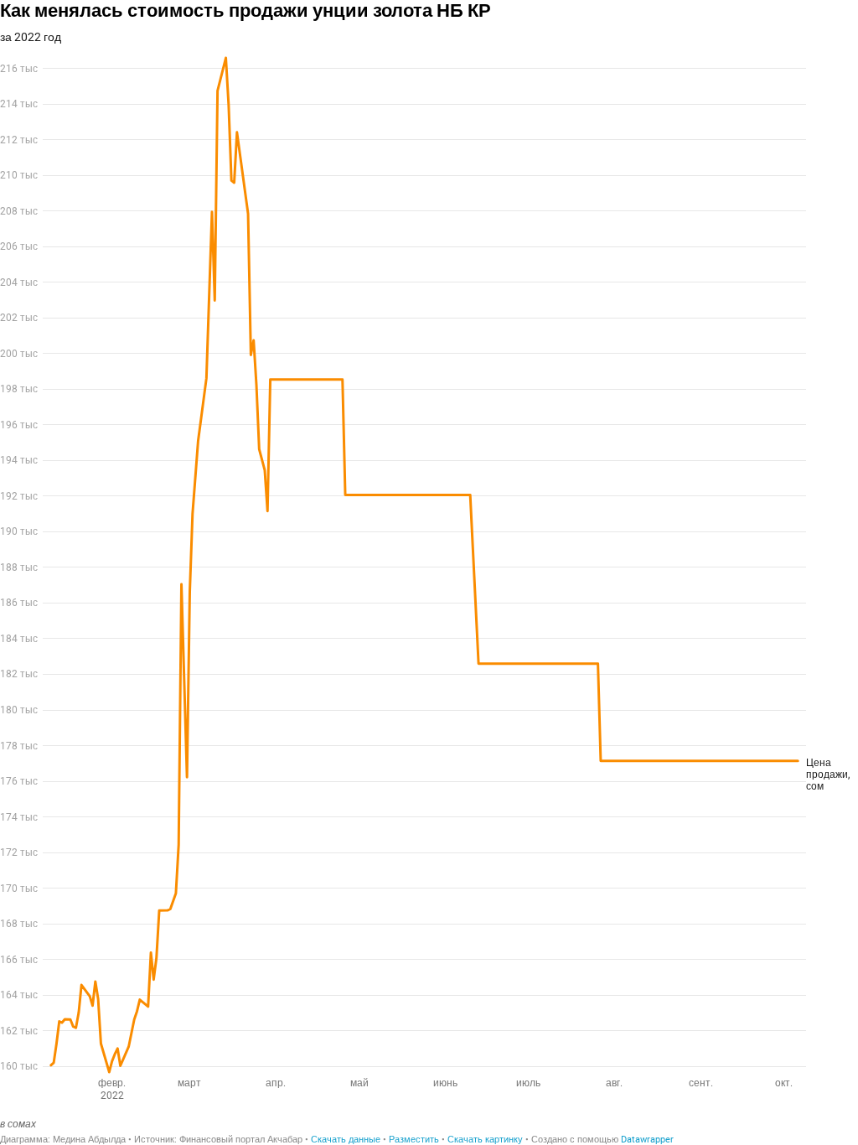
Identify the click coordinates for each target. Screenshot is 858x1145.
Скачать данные (345, 1139)
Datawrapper (647, 1139)
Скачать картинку (485, 1139)
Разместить (414, 1139)
